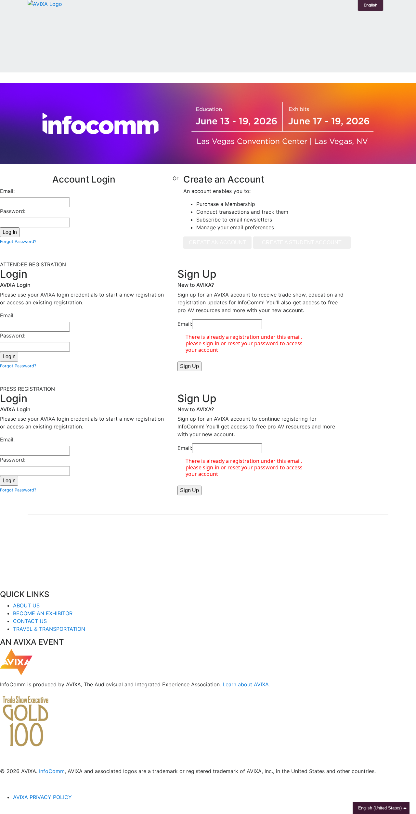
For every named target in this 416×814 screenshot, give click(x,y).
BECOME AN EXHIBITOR (42, 613)
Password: (12, 211)
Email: (7, 191)
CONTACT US (30, 621)
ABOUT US (26, 605)
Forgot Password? (18, 241)
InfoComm (52, 771)
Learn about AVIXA (246, 684)
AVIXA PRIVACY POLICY (42, 797)
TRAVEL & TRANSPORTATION (49, 629)
